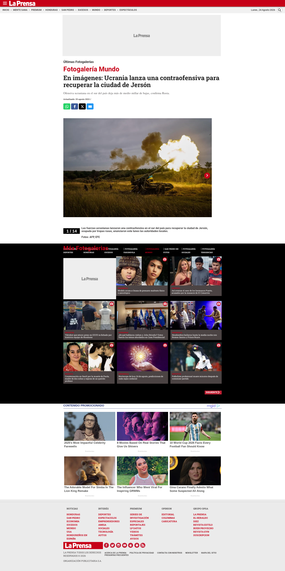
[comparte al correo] (90, 106)
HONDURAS (73, 514)
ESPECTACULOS (107, 517)
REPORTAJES (137, 524)
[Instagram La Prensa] (118, 545)
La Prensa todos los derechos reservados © (82, 554)
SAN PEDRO (73, 517)
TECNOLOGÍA (105, 531)
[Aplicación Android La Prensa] (137, 545)
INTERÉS (103, 508)
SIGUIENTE (212, 392)
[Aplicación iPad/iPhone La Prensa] (130, 545)
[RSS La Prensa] (143, 545)
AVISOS (134, 538)
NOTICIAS (72, 508)
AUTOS (102, 535)
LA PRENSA (199, 514)
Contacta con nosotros (169, 553)
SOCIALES (104, 528)
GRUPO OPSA (200, 508)
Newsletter (191, 553)
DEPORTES (104, 514)
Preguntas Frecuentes (116, 555)
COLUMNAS (168, 517)
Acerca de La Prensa (115, 553)
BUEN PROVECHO (203, 528)
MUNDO (71, 528)
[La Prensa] (78, 545)
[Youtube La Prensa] (124, 545)
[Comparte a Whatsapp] (66, 106)
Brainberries (89, 451)
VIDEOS (134, 531)
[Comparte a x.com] (82, 106)
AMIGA (102, 524)
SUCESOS (72, 524)
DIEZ (196, 521)
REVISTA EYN (201, 531)
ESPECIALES (137, 521)
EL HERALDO (200, 517)
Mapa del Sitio (208, 553)
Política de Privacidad (142, 553)
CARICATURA (169, 521)
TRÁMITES (136, 535)
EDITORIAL (168, 514)
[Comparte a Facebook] (74, 106)
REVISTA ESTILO (203, 524)
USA (69, 531)
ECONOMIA (73, 521)
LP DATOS (135, 528)
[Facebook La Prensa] (106, 545)
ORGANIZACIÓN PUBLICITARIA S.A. (82, 560)
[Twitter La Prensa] (112, 545)
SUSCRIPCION (201, 535)
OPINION (167, 508)
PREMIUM (136, 508)
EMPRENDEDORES (109, 521)
